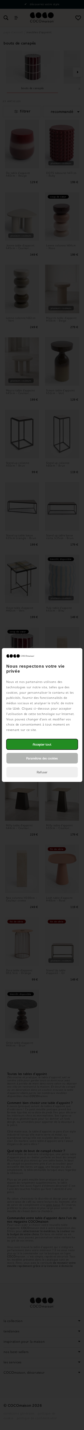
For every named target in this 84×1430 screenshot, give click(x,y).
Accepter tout (42, 744)
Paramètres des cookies (42, 758)
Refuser (42, 772)
